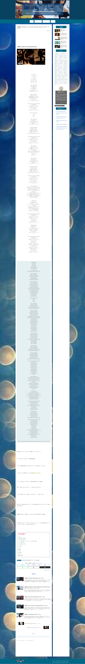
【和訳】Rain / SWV (59, 120)
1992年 (28, 560)
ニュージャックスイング (33, 560)
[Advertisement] (34, 38)
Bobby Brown (19, 560)
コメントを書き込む (33, 636)
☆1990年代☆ (24, 560)
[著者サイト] (61, 103)
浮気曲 (38, 560)
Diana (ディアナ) (59, 129)
